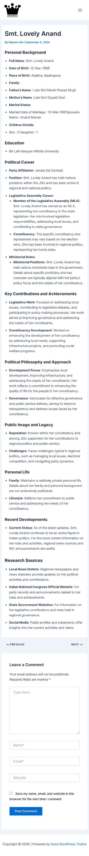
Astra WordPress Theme (68, 844)
